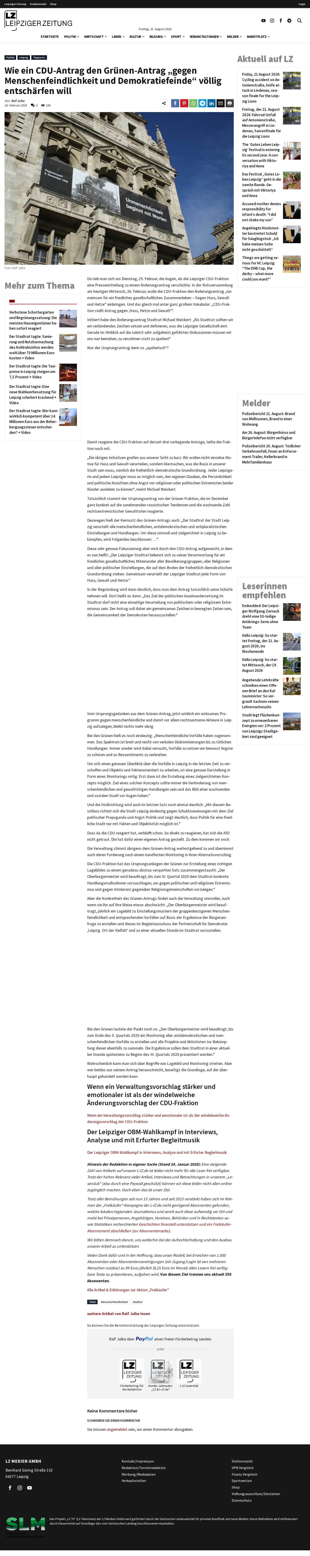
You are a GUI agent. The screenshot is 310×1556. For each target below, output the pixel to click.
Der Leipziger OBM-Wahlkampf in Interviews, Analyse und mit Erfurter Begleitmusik (157, 1152)
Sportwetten (242, 1480)
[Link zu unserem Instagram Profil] (272, 20)
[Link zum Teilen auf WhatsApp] (193, 103)
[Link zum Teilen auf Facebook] (175, 103)
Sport (176, 36)
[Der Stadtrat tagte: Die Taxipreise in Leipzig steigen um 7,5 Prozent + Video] (67, 372)
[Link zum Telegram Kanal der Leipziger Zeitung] (289, 20)
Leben (116, 36)
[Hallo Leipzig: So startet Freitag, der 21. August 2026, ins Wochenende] (291, 643)
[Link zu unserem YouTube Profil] (263, 20)
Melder (233, 36)
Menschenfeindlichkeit (114, 1302)
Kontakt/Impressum (138, 1461)
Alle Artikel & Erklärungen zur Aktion (117, 1289)
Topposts (39, 57)
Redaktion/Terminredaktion (144, 1467)
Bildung (156, 36)
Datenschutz (242, 1500)
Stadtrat (137, 1302)
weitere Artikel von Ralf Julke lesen (118, 1313)
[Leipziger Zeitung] (38, 20)
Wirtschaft (93, 36)
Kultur (135, 36)
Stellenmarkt (38, 4)
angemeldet (117, 1429)
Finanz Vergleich (244, 1474)
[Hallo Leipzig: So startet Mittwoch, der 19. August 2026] (291, 666)
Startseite (50, 36)
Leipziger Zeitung (15, 4)
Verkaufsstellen (134, 1480)
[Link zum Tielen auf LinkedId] (211, 103)
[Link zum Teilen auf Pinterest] (184, 103)
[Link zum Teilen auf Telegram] (202, 103)
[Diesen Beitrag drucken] (230, 103)
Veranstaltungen (204, 36)
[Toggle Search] (299, 20)
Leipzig (23, 57)
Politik (70, 36)
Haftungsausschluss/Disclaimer (256, 1493)
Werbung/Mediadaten (138, 1474)
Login (302, 4)
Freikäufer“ (159, 1289)
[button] (78, 36)
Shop (53, 4)
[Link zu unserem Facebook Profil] (280, 20)
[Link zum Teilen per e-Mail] (221, 103)
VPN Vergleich (242, 1467)
